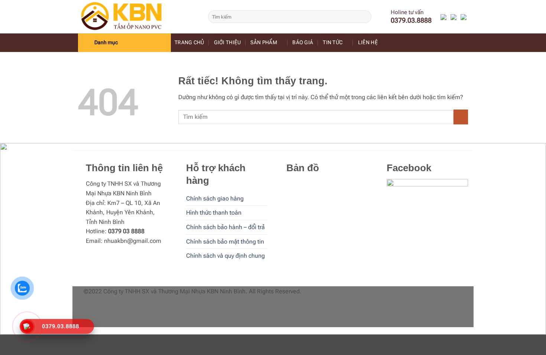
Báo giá (302, 42)
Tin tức (332, 42)
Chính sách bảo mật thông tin (225, 241)
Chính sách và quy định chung (225, 255)
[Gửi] (364, 16)
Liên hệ (368, 42)
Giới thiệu (227, 42)
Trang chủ (189, 42)
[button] (124, 42)
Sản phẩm (263, 42)
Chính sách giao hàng (215, 198)
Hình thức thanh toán (213, 212)
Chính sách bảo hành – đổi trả (225, 227)
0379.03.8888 (411, 20)
